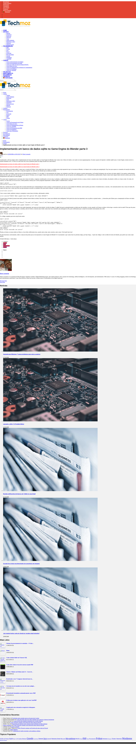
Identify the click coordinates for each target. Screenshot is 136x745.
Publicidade (6, 4)
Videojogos (119, 738)
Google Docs (36, 738)
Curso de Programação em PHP (14, 63)
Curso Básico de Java (11, 66)
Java (7, 50)
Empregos (6, 76)
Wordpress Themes (3, 740)
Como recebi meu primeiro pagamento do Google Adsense (28, 721)
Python (8, 49)
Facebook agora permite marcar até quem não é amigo (25, 718)
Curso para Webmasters (12, 131)
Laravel (8, 56)
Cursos (5, 60)
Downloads (6, 2)
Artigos (6, 32)
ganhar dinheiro (10, 40)
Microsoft (63, 738)
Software (8, 37)
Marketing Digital (56, 738)
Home (5, 30)
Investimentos (8, 73)
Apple (11, 738)
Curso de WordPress (11, 69)
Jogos (7, 39)
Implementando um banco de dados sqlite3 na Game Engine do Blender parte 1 (19, 164)
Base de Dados (10, 54)
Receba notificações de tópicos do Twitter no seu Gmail (19, 494)
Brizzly (14, 738)
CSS (17, 738)
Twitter (114, 738)
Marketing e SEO (10, 41)
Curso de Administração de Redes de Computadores (19, 67)
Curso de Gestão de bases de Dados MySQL (17, 64)
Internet (8, 33)
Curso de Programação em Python (14, 61)
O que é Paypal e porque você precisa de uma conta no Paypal (25, 722)
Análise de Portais (4, 738)
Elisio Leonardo (7, 10)
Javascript (8, 53)
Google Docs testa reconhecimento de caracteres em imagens (21, 563)
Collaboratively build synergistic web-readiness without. (26, 731)
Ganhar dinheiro (7, 3)
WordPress (9, 57)
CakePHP (8, 59)
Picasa (88, 738)
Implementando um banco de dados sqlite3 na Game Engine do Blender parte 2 (19, 166)
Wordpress (127, 738)
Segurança (8, 34)
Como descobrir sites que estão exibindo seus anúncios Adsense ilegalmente (35, 719)
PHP (7, 47)
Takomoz (109, 738)
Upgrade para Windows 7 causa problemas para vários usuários (21, 354)
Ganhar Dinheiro (22, 738)
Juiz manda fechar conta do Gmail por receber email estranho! (21, 633)
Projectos (7, 72)
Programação (8, 46)
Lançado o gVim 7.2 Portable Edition (13, 424)
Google (30, 738)
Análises (5, 108)
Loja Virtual (6, 7)
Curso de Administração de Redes (14, 125)
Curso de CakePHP (11, 70)
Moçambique (7, 75)
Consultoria (6, 6)
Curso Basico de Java (11, 123)
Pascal (7, 51)
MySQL (78, 738)
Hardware (8, 36)
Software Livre (10, 44)
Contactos (5, 9)
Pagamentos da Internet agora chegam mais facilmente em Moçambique (29, 724)
